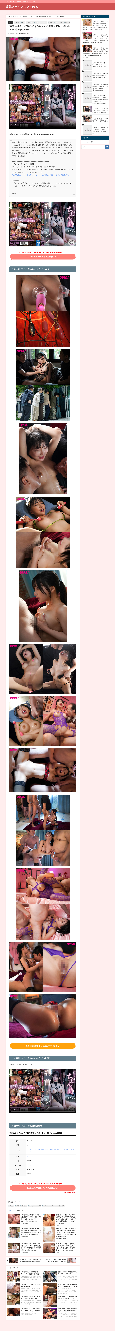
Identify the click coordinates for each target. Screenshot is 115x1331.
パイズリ (44, 22)
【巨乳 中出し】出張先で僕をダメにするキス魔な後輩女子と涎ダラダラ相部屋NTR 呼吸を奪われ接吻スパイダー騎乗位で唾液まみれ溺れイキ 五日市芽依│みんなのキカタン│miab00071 (95, 52)
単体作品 (30, 22)
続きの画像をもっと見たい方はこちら (43, 1046)
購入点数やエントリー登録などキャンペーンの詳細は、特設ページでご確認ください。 (41, 175)
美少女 (17, 22)
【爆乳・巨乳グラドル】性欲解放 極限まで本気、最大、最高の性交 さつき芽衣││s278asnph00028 (100, 87)
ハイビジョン (58, 22)
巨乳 (23, 22)
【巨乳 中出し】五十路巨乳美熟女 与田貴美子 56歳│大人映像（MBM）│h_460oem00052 (100, 110)
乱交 (51, 22)
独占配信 (67, 22)
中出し (37, 22)
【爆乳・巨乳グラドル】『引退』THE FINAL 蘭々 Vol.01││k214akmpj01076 (100, 64)
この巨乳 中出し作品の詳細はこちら (43, 257)
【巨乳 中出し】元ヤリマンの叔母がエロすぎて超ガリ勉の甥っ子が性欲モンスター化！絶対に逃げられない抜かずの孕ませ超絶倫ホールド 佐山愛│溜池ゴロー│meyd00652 (95, 25)
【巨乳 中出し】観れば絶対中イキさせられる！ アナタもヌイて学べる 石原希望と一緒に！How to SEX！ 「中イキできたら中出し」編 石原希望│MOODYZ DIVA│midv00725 (95, 38)
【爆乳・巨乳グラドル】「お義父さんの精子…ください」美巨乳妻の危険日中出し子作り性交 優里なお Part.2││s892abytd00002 (100, 99)
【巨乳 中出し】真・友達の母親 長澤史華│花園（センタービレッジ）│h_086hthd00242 (100, 120)
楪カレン (10, 22)
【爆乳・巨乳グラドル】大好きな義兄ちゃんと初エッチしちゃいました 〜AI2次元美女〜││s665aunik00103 (100, 130)
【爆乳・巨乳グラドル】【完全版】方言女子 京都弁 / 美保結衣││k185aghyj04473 (100, 75)
